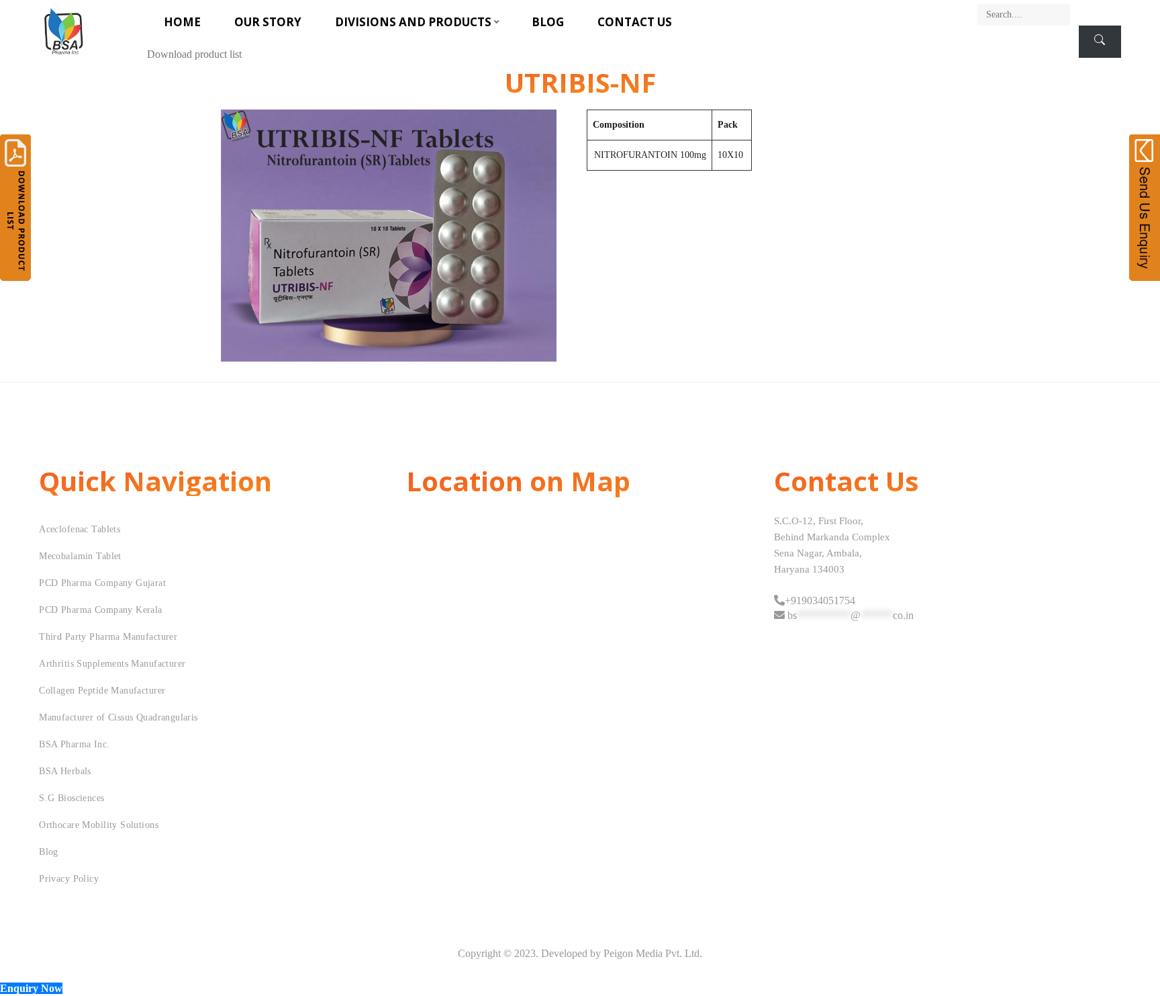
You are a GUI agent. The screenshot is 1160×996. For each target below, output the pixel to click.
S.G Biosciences (71, 798)
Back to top (1135, 960)
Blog (548, 22)
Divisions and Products (413, 22)
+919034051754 (820, 600)
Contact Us (634, 22)
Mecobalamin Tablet (80, 556)
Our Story (267, 22)
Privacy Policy (69, 879)
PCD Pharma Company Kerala (100, 610)
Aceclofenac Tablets (79, 529)
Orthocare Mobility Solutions (98, 825)
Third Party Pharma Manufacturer (108, 637)
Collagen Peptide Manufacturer (102, 691)
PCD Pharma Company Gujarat (102, 583)
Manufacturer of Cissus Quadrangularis (118, 717)
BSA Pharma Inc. (74, 744)
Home (182, 22)
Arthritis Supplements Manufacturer (112, 664)
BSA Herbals (65, 771)
